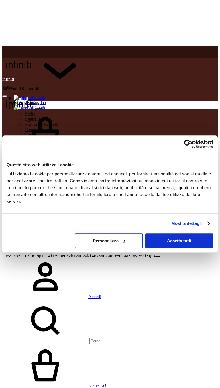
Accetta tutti (179, 240)
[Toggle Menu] (4, 96)
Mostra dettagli (186, 223)
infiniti (8, 79)
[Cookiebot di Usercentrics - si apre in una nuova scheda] (188, 144)
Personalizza (106, 240)
